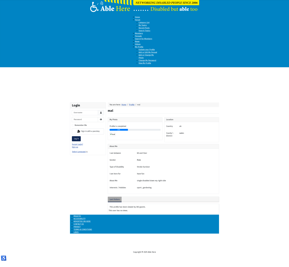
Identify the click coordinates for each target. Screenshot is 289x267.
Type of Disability (117, 167)
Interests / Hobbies (118, 188)
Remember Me (81, 125)
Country (169, 126)
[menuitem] (137, 17)
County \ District (169, 134)
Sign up (75, 147)
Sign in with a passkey (90, 131)
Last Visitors (115, 199)
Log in (76, 139)
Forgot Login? (77, 144)
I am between (115, 153)
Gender (113, 160)
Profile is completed (118, 126)
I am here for (115, 174)
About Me (113, 181)
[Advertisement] (144, 84)
